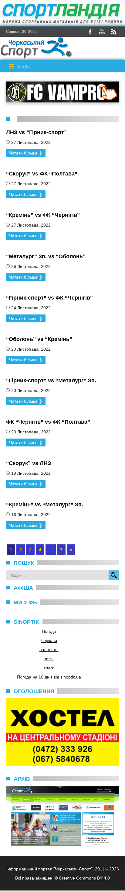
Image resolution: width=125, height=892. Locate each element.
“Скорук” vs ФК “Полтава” (41, 174)
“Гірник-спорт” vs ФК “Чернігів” (49, 298)
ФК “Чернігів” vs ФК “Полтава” (48, 422)
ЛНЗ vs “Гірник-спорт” (36, 132)
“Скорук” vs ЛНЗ (28, 463)
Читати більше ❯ (25, 153)
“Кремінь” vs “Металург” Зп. (44, 505)
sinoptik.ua (70, 677)
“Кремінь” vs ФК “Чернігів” (43, 215)
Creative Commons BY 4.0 (84, 878)
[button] (23, 66)
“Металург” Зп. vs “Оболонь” (46, 256)
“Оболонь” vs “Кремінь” (39, 339)
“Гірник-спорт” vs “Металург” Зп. (51, 380)
